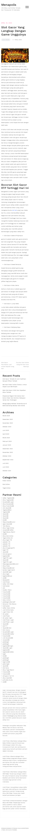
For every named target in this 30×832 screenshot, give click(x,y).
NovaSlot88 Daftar (8, 634)
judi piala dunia (8, 680)
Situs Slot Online (8, 536)
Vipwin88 (5, 514)
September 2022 (8, 459)
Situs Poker (6, 566)
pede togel (6, 664)
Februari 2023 (7, 441)
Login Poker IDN (8, 612)
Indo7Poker (6, 582)
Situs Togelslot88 (8, 500)
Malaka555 (6, 580)
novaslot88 (6, 640)
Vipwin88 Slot (7, 628)
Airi (7, 830)
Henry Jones (18, 39)
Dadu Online (6, 600)
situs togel (6, 574)
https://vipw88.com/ (9, 522)
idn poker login (7, 618)
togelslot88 (6, 556)
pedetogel (6, 642)
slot (4, 588)
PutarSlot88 (6, 592)
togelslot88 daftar (8, 652)
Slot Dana (6, 668)
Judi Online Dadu (8, 610)
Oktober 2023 (7, 426)
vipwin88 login (7, 572)
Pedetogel (10, 716)
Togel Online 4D (8, 538)
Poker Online (7, 480)
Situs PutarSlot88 (8, 506)
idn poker (6, 614)
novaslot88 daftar (8, 530)
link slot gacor (7, 554)
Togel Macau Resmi (9, 532)
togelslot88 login (8, 646)
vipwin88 (5, 552)
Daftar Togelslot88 (8, 498)
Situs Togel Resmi (8, 670)
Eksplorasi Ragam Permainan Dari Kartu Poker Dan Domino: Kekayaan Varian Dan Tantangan (14, 398)
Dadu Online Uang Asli (10, 758)
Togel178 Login (7, 558)
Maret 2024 (6, 415)
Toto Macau (6, 526)
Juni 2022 (6, 467)
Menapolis (8, 4)
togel (4, 654)
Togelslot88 (6, 512)
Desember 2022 (8, 448)
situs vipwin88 (7, 678)
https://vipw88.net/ (8, 568)
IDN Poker (9, 793)
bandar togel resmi (9, 570)
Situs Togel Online (8, 528)
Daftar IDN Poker (8, 584)
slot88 (4, 578)
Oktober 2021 (7, 470)
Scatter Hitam (7, 590)
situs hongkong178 (8, 548)
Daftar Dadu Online (9, 608)
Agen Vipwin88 (7, 524)
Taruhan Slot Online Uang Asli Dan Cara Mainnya (22, 364)
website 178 (6, 542)
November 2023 (8, 423)
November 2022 (8, 452)
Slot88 (5, 520)
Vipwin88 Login (7, 648)
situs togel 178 (7, 540)
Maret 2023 (6, 437)
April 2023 (6, 434)
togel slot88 (6, 662)
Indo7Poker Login (8, 620)
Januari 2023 (7, 445)
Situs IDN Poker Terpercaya (11, 802)
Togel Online (6, 488)
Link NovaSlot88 (8, 638)
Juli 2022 (5, 463)
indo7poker (6, 586)
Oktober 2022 (7, 456)
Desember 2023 (8, 419)
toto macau (6, 630)
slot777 (5, 626)
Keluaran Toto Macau (9, 604)
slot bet (14, 210)
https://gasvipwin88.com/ (10, 564)
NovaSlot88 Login (8, 502)
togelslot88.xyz (7, 576)
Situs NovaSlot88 (8, 504)
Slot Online (5, 39)
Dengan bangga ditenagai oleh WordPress (15, 828)
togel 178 (5, 550)
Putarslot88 (6, 672)
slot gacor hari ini (8, 676)
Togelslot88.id (7, 510)
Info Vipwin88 (7, 508)
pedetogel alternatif (9, 602)
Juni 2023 (6, 430)
